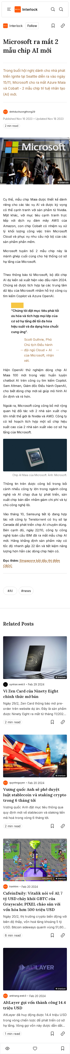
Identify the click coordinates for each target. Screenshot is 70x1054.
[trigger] (53, 9)
